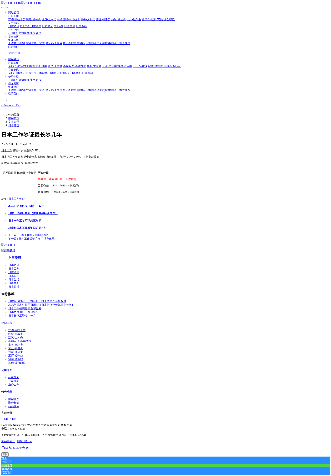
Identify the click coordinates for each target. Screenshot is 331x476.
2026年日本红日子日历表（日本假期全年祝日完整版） (41, 304)
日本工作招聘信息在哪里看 (24, 308)
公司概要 (13, 380)
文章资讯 (13, 121)
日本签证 (13, 125)
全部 (11, 66)
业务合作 (13, 384)
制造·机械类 (15, 333)
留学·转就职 (15, 359)
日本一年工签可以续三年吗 (24, 220)
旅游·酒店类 (15, 352)
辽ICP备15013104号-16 (15, 447)
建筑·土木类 (15, 337)
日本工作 (6, 150)
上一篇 (28, 235)
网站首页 (13, 12)
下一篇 (31, 238)
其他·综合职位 (17, 362)
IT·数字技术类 (17, 330)
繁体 (5, 454)
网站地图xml (24, 441)
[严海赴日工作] (165, 3)
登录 (11, 52)
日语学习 (13, 283)
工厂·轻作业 (15, 355)
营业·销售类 (15, 348)
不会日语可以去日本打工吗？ (26, 206)
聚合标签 (13, 402)
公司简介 (13, 377)
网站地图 (13, 399)
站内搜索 (13, 406)
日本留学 (13, 272)
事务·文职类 (15, 344)
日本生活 (13, 279)
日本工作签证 (16, 198)
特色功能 (6, 391)
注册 (17, 52)
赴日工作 (6, 322)
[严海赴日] (8, 245)
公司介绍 (6, 370)
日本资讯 (13, 265)
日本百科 (13, 286)
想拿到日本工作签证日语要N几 (27, 227)
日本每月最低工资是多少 (23, 312)
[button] (13, 15)
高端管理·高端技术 (19, 341)
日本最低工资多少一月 (22, 315)
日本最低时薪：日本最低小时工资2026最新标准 (37, 301)
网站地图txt (8, 441)
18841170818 (8, 418)
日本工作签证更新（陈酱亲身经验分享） (33, 213)
